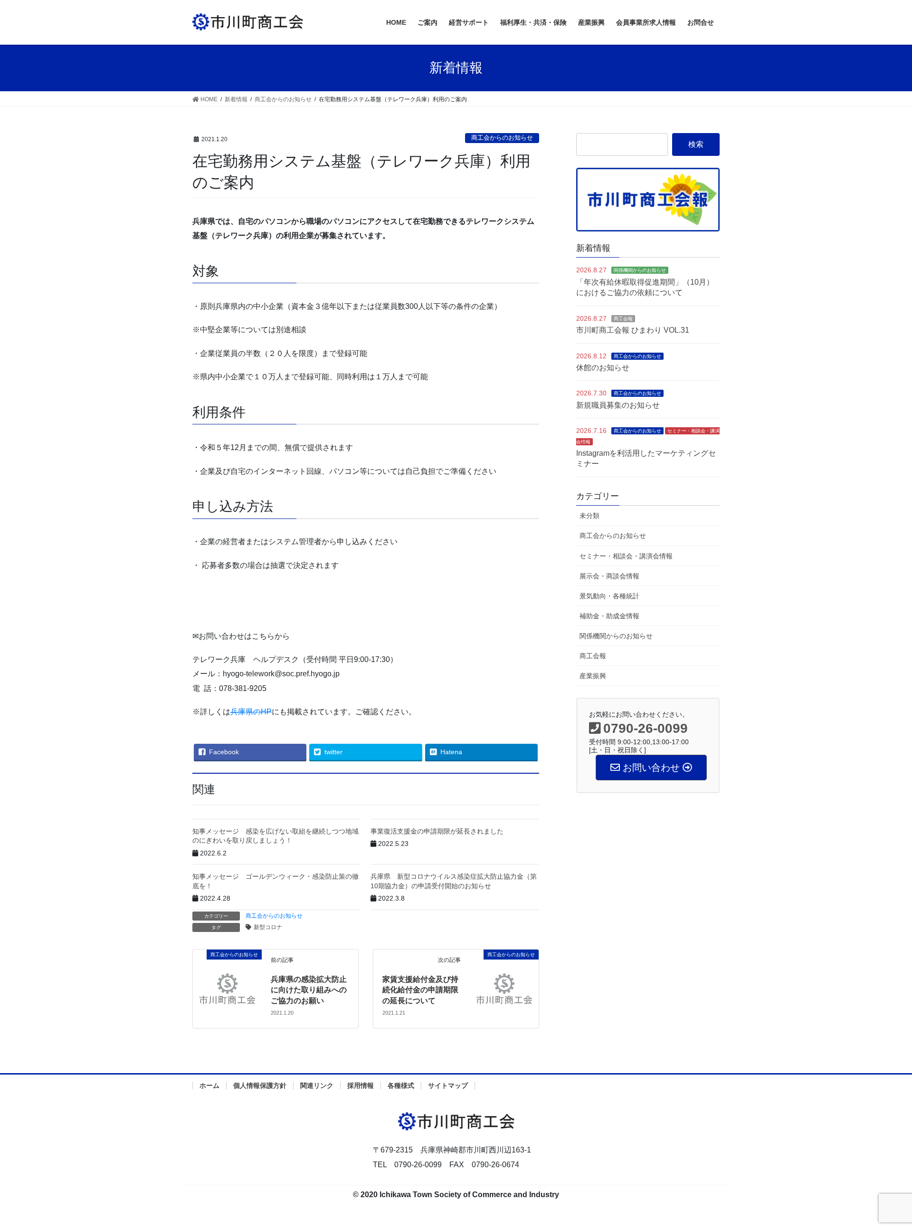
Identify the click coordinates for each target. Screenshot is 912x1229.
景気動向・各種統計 (609, 596)
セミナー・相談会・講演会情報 (626, 556)
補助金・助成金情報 (609, 616)
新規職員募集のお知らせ (618, 405)
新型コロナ (268, 927)
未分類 (589, 515)
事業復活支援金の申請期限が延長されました (437, 831)
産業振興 (593, 676)
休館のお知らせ (602, 368)
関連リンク (316, 1085)
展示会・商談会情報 (609, 576)
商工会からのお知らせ (502, 137)
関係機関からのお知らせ (640, 270)
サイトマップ (448, 1085)
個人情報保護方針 (259, 1085)
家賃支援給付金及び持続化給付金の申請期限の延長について (420, 990)
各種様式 (401, 1085)
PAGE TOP (883, 1183)
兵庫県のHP (251, 712)
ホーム (209, 1085)
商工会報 (623, 318)
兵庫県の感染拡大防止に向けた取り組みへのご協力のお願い (309, 990)
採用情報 (360, 1085)
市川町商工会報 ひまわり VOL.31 (632, 330)
